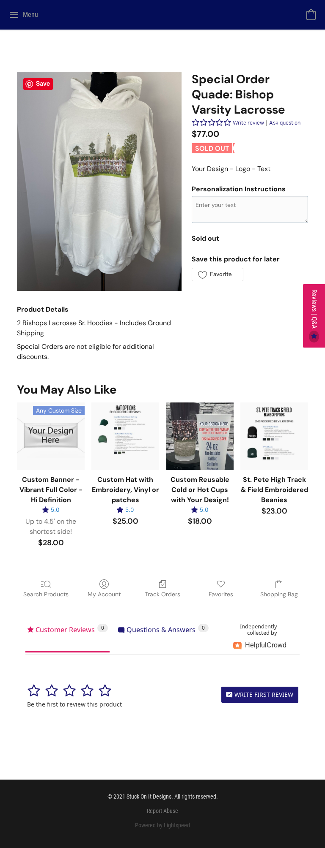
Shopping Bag (279, 594)
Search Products (46, 594)
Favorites (221, 594)
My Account (104, 594)
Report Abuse (162, 810)
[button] (311, 15)
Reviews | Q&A (314, 309)
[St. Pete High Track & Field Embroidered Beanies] (274, 436)
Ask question (284, 123)
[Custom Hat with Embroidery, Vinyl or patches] (125, 436)
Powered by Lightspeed (162, 825)
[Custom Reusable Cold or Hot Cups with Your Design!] (200, 436)
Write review (248, 123)
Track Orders (162, 594)
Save (43, 83)
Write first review (263, 694)
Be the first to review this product (74, 704)
